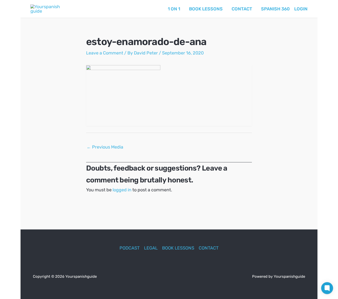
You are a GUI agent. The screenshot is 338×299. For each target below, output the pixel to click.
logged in (122, 190)
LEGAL (151, 248)
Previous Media (105, 147)
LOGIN (301, 9)
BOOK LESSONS (178, 248)
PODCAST (130, 248)
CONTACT (208, 248)
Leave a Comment (104, 53)
